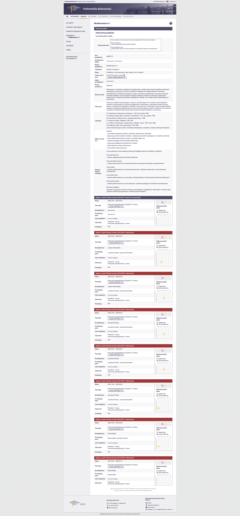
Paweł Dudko (112, 433)
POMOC (68, 50)
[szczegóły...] (165, 202)
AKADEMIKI (69, 46)
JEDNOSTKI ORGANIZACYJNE (75, 31)
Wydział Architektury (113, 69)
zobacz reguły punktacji (115, 77)
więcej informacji (114, 206)
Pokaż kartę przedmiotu (105, 33)
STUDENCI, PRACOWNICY (74, 27)
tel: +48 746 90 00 (113, 505)
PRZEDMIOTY (70, 35)
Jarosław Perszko (113, 253)
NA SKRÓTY (70, 23)
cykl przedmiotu (163, 212)
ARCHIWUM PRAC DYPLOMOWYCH (72, 57)
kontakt (149, 503)
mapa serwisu (151, 507)
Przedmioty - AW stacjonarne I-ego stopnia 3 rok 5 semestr (125, 72)
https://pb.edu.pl (113, 507)
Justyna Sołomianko (114, 248)
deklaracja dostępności (153, 505)
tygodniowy (162, 210)
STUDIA (68, 41)
